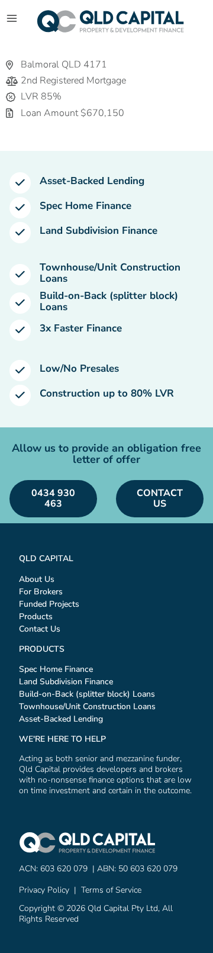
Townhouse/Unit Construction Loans (110, 272)
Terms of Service (111, 890)
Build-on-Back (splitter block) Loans (109, 301)
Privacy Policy (44, 890)
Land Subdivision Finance (98, 230)
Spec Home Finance (85, 206)
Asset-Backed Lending (92, 181)
